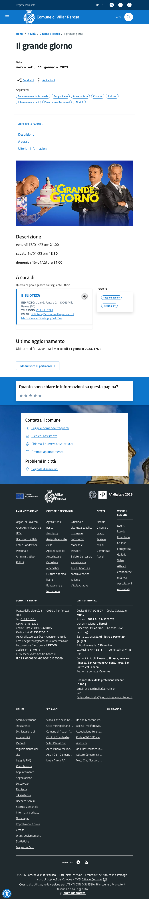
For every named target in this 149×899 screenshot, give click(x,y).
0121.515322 (29, 623)
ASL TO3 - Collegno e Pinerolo (64, 754)
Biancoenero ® (105, 884)
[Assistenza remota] (104, 879)
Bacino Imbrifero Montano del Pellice (98, 725)
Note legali (22, 818)
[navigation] (7, 16)
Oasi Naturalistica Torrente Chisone (97, 749)
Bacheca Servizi (25, 801)
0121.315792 (44, 310)
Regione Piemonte (25, 5)
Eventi (121, 525)
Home (19, 33)
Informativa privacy (27, 812)
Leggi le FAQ (23, 760)
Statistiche (22, 841)
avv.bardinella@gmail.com (100, 688)
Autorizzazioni (54, 556)
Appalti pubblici (55, 550)
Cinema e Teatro (50, 33)
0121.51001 (28, 619)
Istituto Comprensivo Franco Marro (97, 754)
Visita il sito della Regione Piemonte (67, 720)
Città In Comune (92, 879)
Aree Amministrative (28, 527)
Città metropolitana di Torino (63, 725)
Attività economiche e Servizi (124, 572)
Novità (31, 33)
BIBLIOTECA (30, 295)
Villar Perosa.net (56, 743)
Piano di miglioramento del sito (27, 749)
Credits (20, 830)
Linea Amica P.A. (56, 760)
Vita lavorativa (79, 585)
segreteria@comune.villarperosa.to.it (46, 641)
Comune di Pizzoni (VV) (60, 731)
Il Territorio (123, 537)
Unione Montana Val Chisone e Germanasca (102, 720)
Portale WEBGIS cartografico (93, 737)
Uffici (19, 533)
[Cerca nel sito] (128, 17)
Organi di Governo (27, 522)
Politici (20, 562)
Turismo (75, 579)
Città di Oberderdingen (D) (61, 737)
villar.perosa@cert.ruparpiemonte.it (45, 636)
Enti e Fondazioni (26, 545)
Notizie (101, 522)
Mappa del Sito (25, 847)
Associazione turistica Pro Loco (94, 731)
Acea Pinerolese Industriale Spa (65, 749)
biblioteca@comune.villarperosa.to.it (52, 314)
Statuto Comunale (27, 806)
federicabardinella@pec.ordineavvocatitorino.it (104, 697)
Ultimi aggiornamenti (28, 835)
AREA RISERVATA (74, 893)
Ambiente (52, 533)
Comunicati (103, 550)
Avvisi (100, 556)
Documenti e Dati (26, 539)
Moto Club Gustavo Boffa (91, 760)
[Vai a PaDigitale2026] (111, 494)
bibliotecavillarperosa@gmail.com (41, 318)
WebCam (81, 743)
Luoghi (121, 531)
